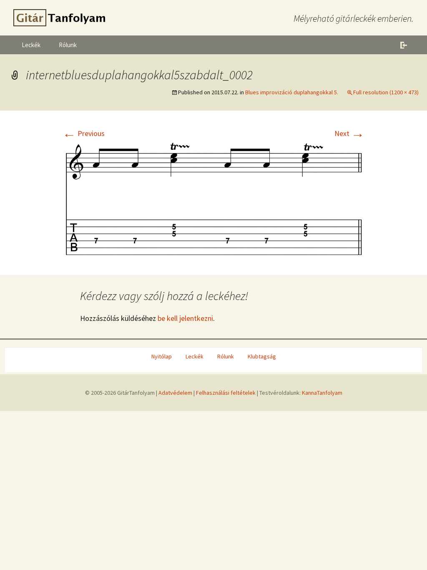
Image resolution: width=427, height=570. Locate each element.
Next (349, 133)
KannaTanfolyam (322, 392)
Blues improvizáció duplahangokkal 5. (291, 92)
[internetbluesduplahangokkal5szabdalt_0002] (213, 198)
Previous (84, 133)
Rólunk (68, 45)
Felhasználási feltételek (226, 392)
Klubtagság (262, 356)
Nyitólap (161, 356)
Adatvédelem (175, 392)
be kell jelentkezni (185, 318)
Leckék (31, 45)
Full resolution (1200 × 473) (386, 92)
